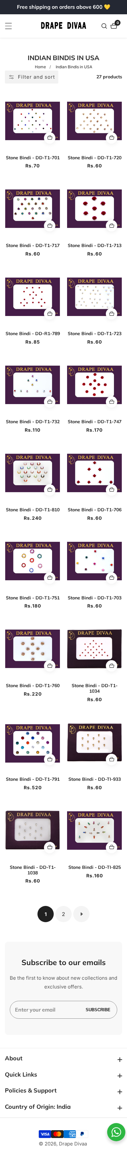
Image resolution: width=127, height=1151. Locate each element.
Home (40, 66)
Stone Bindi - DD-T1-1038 (33, 870)
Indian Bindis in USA (74, 66)
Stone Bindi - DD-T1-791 (33, 779)
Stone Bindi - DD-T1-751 (33, 598)
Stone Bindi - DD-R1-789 (33, 333)
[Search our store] (105, 26)
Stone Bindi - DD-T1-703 (94, 598)
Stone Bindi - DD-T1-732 (33, 422)
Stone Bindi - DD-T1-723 (94, 333)
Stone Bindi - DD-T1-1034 (95, 688)
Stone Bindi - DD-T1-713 (94, 245)
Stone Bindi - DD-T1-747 (94, 422)
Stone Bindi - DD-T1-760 (33, 685)
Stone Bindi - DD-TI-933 (94, 779)
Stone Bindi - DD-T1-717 (33, 245)
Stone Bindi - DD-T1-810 (33, 510)
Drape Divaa (73, 1143)
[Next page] (81, 914)
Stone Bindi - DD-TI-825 (94, 867)
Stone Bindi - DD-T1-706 (94, 510)
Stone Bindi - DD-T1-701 (33, 158)
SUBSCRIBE (98, 1009)
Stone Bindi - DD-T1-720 (94, 158)
